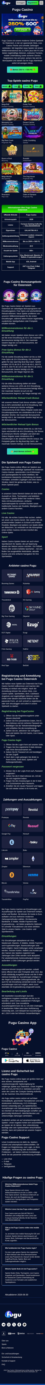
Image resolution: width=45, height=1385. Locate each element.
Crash (26, 86)
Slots (37, 86)
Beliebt (5, 86)
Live (15, 86)
